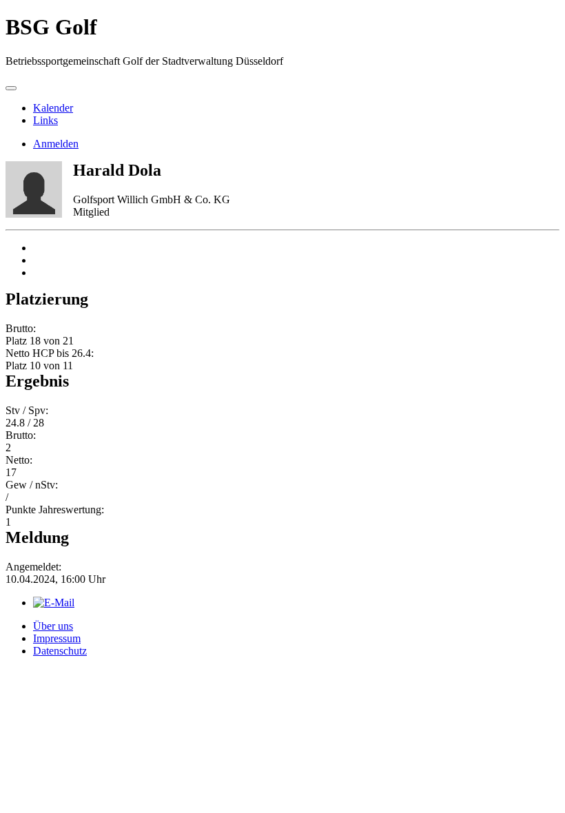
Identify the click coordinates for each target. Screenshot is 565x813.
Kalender (53, 108)
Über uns (53, 626)
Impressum (57, 638)
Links (45, 120)
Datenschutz (60, 651)
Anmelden (56, 144)
